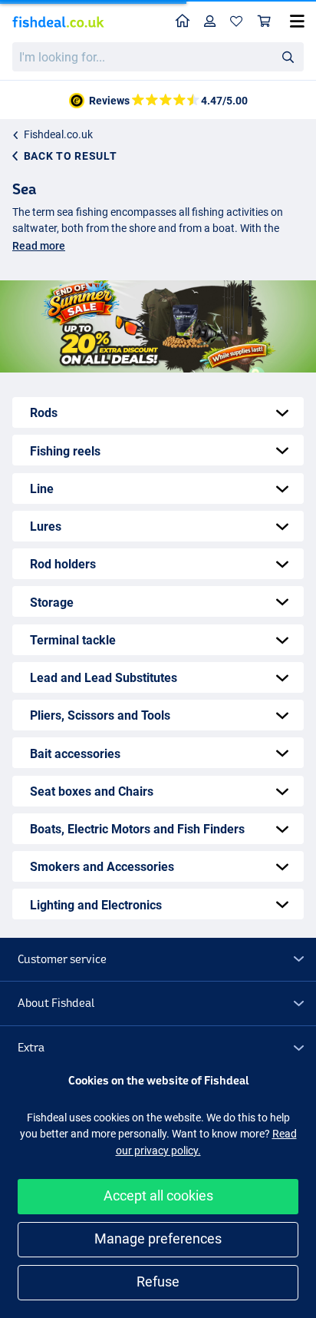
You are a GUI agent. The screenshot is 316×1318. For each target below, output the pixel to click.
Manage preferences (158, 1238)
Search (287, 56)
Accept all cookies (158, 1195)
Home (183, 22)
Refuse (158, 1281)
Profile (210, 22)
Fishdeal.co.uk (58, 134)
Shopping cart (264, 22)
